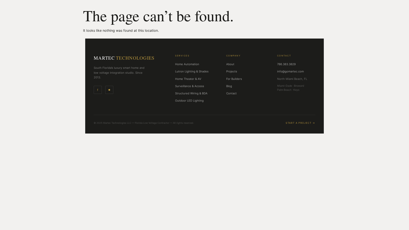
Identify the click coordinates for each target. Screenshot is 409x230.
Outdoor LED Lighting (189, 100)
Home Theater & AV (188, 78)
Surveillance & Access (189, 86)
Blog (229, 86)
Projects (231, 71)
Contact (231, 93)
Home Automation (187, 64)
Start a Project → (300, 122)
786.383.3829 (286, 64)
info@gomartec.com (290, 71)
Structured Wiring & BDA (191, 93)
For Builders (234, 78)
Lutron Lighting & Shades (192, 71)
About (230, 64)
